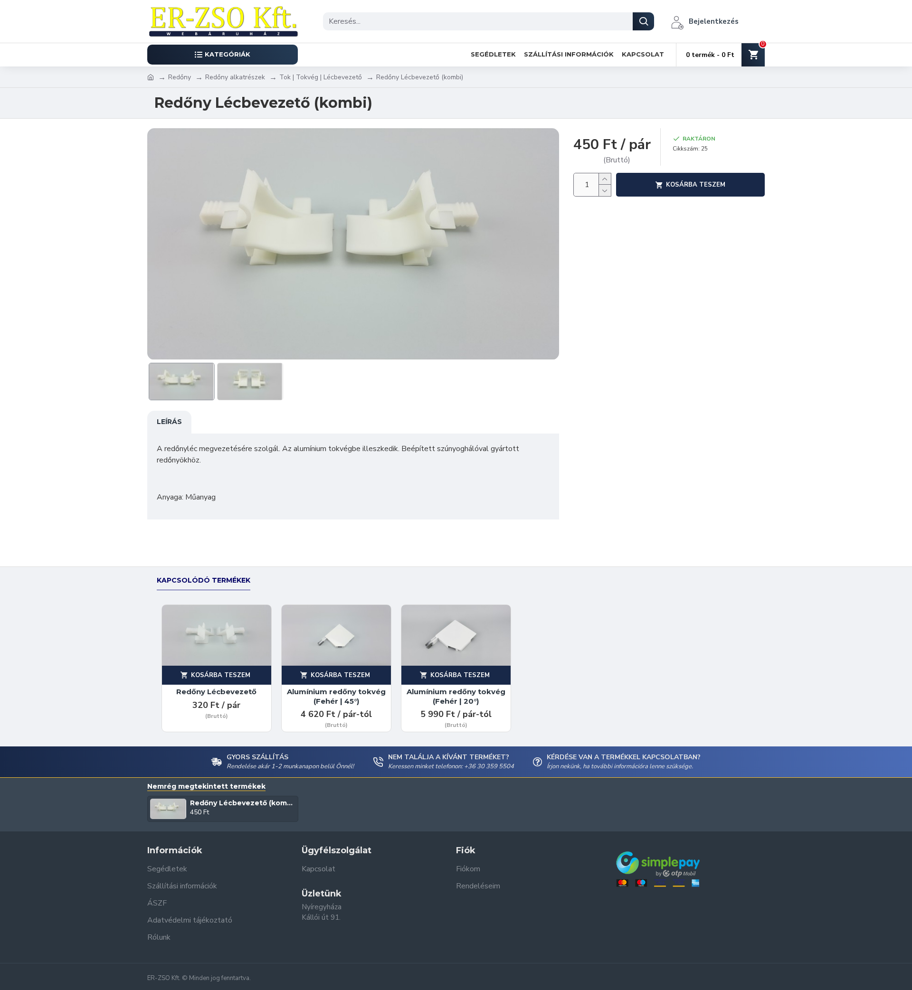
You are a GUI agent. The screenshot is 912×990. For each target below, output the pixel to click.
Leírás (169, 421)
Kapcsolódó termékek (203, 580)
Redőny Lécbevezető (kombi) (242, 803)
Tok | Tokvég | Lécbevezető (320, 77)
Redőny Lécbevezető (216, 691)
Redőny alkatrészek (235, 77)
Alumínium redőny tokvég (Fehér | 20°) (456, 696)
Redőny (179, 77)
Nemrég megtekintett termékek (206, 787)
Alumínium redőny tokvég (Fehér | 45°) (336, 696)
